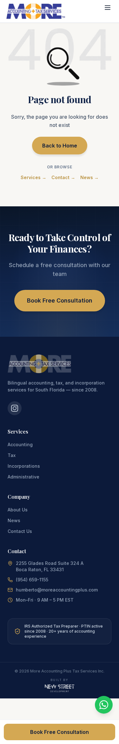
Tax (12, 455)
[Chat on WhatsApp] (104, 705)
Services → (33, 177)
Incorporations (24, 466)
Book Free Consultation (59, 300)
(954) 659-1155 (32, 579)
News (14, 520)
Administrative (23, 476)
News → (89, 177)
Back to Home (59, 145)
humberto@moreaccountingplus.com (57, 589)
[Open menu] (107, 7)
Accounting (20, 444)
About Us (18, 509)
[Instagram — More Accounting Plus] (15, 408)
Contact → (63, 177)
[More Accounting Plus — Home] (35, 11)
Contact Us (20, 531)
